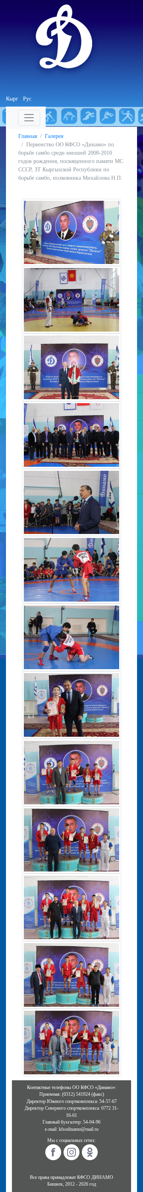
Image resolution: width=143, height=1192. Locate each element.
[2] (71, 300)
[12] (71, 974)
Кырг (12, 99)
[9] (71, 772)
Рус (27, 99)
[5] (71, 502)
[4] (71, 434)
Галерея (54, 136)
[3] (71, 367)
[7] (71, 637)
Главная (27, 136)
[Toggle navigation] (29, 118)
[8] (71, 704)
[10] (71, 840)
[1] (71, 232)
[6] (71, 570)
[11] (71, 907)
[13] (71, 1042)
